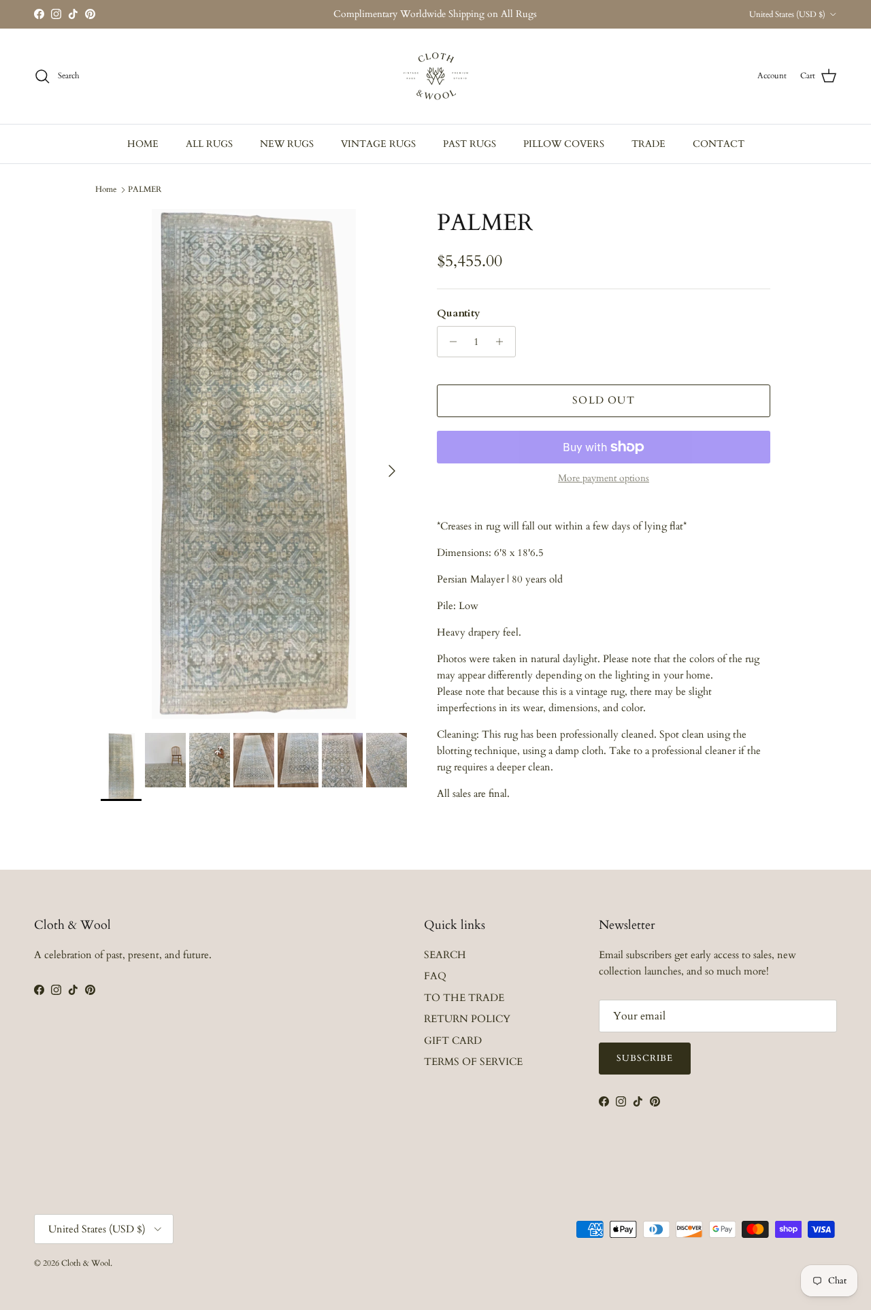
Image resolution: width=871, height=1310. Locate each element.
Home (105, 189)
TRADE (648, 143)
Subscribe (645, 1058)
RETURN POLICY (467, 1019)
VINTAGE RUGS (378, 143)
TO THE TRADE (464, 997)
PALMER (144, 189)
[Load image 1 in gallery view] (254, 464)
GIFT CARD (453, 1040)
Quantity (458, 313)
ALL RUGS (209, 143)
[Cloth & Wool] (435, 76)
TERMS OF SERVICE (473, 1061)
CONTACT (718, 143)
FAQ (435, 976)
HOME (143, 143)
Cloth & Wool (85, 1263)
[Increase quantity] (503, 342)
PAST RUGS (469, 143)
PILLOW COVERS (563, 143)
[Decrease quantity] (449, 342)
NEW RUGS (287, 143)
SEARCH (445, 955)
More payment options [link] (603, 479)
